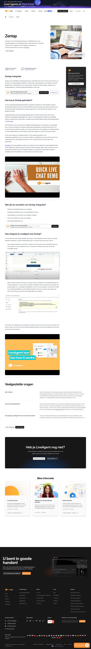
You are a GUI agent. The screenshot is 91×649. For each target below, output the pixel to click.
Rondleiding (7, 604)
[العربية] (27, 635)
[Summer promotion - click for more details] (45, 4)
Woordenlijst (56, 595)
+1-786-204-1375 (11, 626)
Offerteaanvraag (23, 603)
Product (27, 11)
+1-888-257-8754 (11, 623)
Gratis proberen (19, 427)
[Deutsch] (37, 635)
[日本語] (61, 635)
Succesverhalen (39, 598)
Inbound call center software (77, 603)
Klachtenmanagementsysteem (77, 606)
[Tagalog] (55, 637)
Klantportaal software (75, 609)
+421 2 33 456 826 (11, 621)
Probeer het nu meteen (39, 458)
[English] (42, 635)
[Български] (30, 635)
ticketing (26, 47)
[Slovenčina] (83, 635)
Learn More (11, 69)
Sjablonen (55, 600)
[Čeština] (32, 635)
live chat (10, 121)
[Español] (44, 635)
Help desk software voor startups (78, 611)
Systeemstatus (22, 598)
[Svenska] (53, 637)
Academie (55, 598)
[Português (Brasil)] (75, 635)
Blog (54, 592)
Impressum (38, 603)
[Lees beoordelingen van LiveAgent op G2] (51, 621)
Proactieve (8, 145)
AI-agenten (19, 11)
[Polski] (73, 635)
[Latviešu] (66, 635)
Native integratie (9, 50)
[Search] (55, 11)
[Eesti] (47, 635)
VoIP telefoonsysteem (75, 598)
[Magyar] (56, 635)
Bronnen (33, 11)
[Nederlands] (68, 635)
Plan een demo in (51, 458)
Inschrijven (55, 226)
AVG (65, 644)
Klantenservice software (76, 595)
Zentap (17, 16)
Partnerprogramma (40, 600)
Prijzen (6, 596)
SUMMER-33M (11, 6)
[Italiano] (59, 635)
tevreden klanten (28, 567)
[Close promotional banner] (89, 2)
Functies (7, 598)
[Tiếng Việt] (57, 637)
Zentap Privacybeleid (29, 69)
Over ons (38, 592)
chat (16, 325)
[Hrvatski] (54, 635)
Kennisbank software (75, 592)
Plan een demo (26, 573)
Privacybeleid (59, 644)
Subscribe (82, 621)
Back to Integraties (10, 427)
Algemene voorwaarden (38, 644)
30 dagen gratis (53, 92)
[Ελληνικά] (39, 635)
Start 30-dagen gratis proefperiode (12, 573)
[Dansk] (35, 635)
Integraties (11, 16)
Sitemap (69, 644)
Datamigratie (22, 595)
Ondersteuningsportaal (24, 592)
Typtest (55, 603)
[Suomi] (49, 635)
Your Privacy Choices (58, 646)
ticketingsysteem (59, 409)
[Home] (5, 17)
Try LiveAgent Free (76, 83)
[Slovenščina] (85, 635)
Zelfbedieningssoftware (76, 600)
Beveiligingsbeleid (50, 644)
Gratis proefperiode (62, 11)
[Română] (78, 635)
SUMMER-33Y (23, 6)
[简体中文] (60, 637)
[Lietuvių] (63, 635)
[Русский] (80, 635)
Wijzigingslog (22, 600)
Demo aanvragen (44, 92)
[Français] (51, 635)
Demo (71, 11)
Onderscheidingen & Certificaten (43, 595)
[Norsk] (71, 635)
